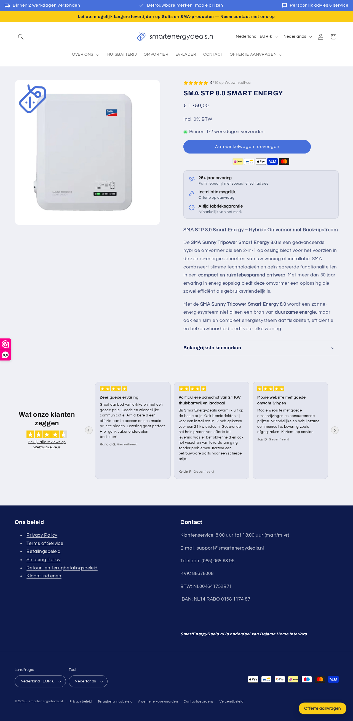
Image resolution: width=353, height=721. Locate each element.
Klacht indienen (43, 576)
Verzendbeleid (232, 701)
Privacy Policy (41, 535)
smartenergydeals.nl (46, 701)
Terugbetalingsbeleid (115, 701)
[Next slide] (335, 430)
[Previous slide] (89, 430)
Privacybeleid (80, 701)
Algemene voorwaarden (158, 701)
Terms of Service (44, 543)
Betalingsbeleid (43, 551)
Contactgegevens (199, 701)
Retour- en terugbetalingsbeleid (62, 568)
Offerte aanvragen (322, 708)
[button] (21, 36)
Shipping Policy (43, 559)
